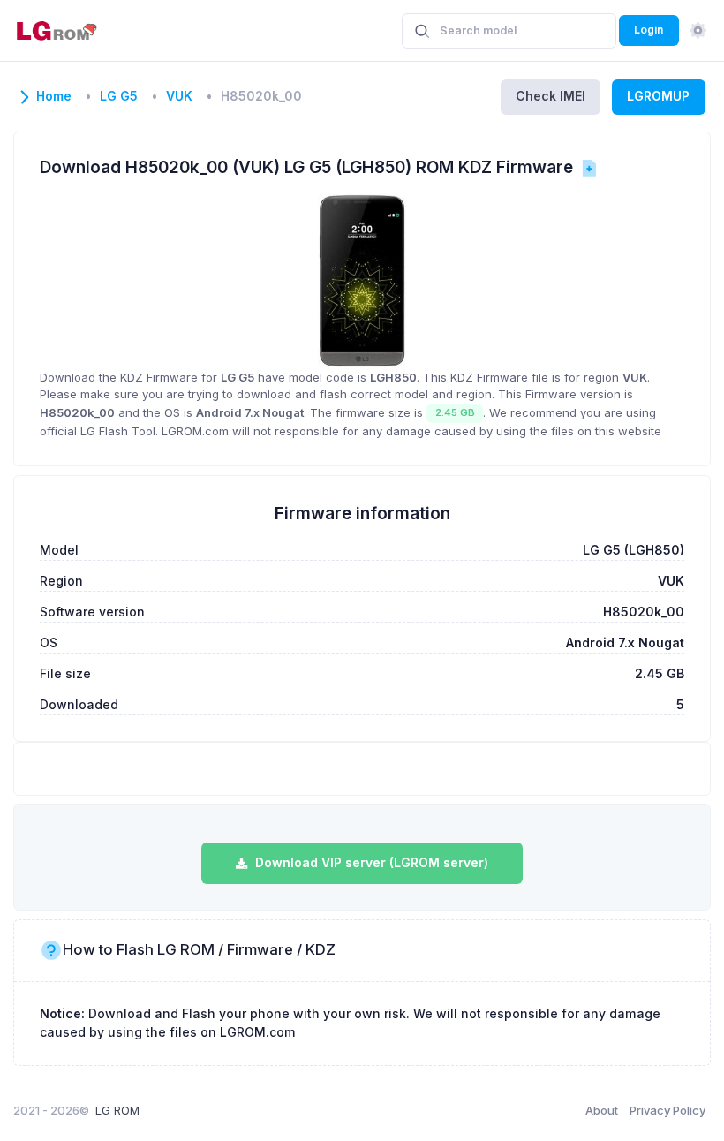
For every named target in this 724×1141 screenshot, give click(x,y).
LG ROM (117, 1110)
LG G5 (119, 96)
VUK (179, 96)
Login (648, 29)
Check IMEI (550, 95)
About (601, 1110)
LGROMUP (658, 95)
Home (54, 96)
